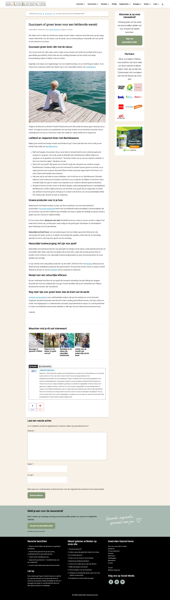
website (54, 270)
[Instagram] (35, 371)
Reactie (31, 431)
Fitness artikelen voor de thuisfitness (80, 570)
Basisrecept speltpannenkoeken (79, 561)
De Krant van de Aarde (37, 297)
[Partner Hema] (121, 107)
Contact (110, 563)
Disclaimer (111, 548)
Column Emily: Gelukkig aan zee (39, 557)
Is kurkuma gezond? (75, 549)
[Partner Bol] (121, 97)
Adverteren (111, 556)
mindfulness (91, 67)
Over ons (111, 546)
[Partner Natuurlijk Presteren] (129, 87)
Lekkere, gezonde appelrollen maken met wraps (84, 552)
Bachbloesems (52, 146)
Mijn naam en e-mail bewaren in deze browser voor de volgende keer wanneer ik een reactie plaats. (66, 489)
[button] (162, 4)
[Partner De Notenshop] (121, 87)
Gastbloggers (112, 558)
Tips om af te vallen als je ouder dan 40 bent (82, 564)
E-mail (31, 475)
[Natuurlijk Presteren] (129, 152)
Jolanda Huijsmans (47, 370)
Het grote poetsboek (47, 209)
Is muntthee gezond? (75, 555)
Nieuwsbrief (111, 560)
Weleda (89, 264)
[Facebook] (32, 371)
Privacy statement (113, 551)
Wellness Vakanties (114, 570)
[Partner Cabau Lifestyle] (138, 87)
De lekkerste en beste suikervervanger (82, 578)
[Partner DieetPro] (138, 97)
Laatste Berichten (46, 366)
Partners (110, 553)
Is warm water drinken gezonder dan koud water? (44, 565)
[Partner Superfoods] (138, 107)
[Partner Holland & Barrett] (129, 107)
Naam (30, 464)
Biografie (34, 366)
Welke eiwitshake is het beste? (78, 567)
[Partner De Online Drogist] (129, 97)
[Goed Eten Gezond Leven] (26, 4)
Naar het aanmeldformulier (129, 40)
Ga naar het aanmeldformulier (41, 526)
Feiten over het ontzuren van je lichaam (81, 558)
